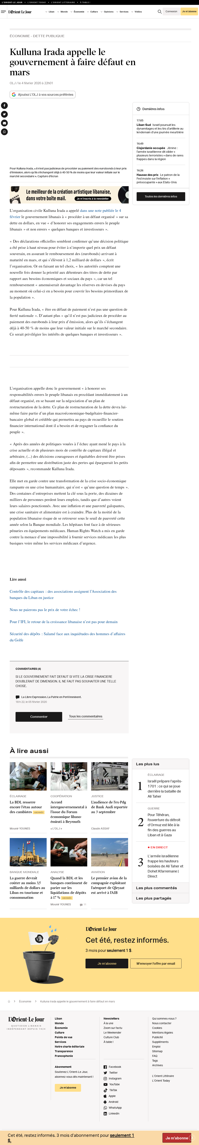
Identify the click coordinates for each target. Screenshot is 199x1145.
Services (60, 1041)
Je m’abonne (107, 963)
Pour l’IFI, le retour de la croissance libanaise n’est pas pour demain (64, 621)
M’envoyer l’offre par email (156, 963)
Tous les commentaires (85, 716)
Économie (20, 36)
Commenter (38, 717)
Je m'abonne (177, 1138)
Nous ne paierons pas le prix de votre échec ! (45, 609)
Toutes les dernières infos (161, 196)
